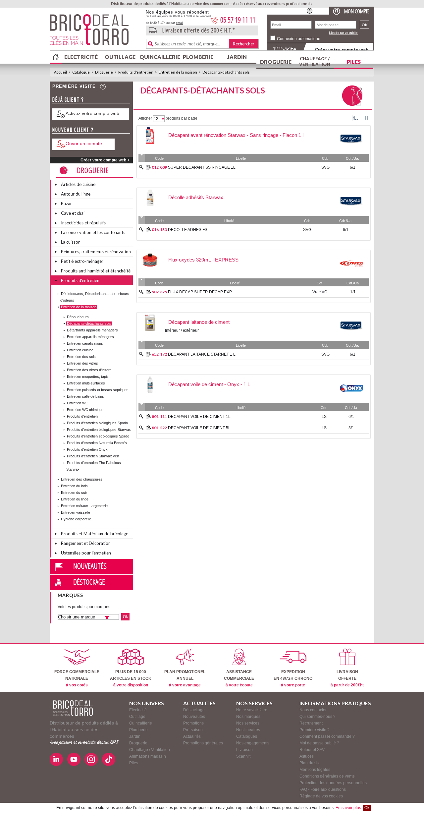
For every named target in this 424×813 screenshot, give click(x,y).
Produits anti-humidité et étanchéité (96, 270)
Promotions (193, 723)
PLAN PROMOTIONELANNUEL (184, 678)
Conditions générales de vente (327, 776)
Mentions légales (314, 769)
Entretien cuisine (80, 350)
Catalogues (246, 736)
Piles (354, 62)
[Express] (351, 274)
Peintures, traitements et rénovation (96, 251)
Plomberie (198, 57)
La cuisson (70, 242)
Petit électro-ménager (82, 261)
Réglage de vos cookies (321, 796)
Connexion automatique (298, 38)
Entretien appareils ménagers (90, 337)
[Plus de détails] (148, 167)
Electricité (81, 57)
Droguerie (276, 62)
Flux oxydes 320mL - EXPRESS (203, 259)
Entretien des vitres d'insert (89, 370)
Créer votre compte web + (105, 160)
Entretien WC (77, 403)
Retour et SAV (312, 749)
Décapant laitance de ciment (199, 322)
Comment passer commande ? (327, 736)
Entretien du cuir (74, 492)
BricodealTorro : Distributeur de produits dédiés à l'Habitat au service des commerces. (95, 31)
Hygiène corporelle (76, 519)
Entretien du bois (74, 486)
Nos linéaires (248, 729)
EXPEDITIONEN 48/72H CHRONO (293, 678)
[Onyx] (351, 398)
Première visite (74, 86)
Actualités (192, 736)
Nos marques (248, 716)
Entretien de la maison (178, 72)
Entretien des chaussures (81, 479)
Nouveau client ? (73, 130)
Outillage (120, 57)
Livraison (244, 749)
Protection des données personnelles (333, 783)
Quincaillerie (159, 57)
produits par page (181, 118)
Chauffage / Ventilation (314, 61)
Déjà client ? (68, 99)
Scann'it (243, 756)
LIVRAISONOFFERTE (347, 678)
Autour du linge (75, 194)
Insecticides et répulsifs (83, 222)
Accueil (60, 72)
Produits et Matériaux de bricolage (94, 533)
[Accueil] (73, 708)
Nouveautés (90, 566)
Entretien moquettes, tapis (88, 376)
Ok (366, 807)
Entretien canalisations (85, 343)
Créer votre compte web (341, 49)
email (179, 23)
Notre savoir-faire (251, 710)
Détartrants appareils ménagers (92, 330)
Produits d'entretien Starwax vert (93, 456)
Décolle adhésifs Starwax (195, 197)
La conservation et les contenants (93, 232)
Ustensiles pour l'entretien (86, 552)
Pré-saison (193, 729)
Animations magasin (147, 756)
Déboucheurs (78, 317)
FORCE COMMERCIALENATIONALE (76, 678)
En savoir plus (348, 807)
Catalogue (81, 72)
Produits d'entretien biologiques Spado (97, 423)
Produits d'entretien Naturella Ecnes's (97, 443)
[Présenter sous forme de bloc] (365, 118)
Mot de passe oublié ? (319, 743)
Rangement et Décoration (86, 543)
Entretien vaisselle (75, 512)
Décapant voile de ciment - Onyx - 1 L (209, 384)
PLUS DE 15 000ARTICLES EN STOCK (130, 678)
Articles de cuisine (78, 184)
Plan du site (310, 763)
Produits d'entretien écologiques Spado (98, 436)
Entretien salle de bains (85, 396)
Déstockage (89, 582)
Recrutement (311, 723)
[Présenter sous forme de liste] (355, 118)
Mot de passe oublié (343, 32)
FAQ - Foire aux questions (322, 789)
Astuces (306, 756)
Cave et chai (72, 213)
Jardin (237, 57)
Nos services (247, 723)
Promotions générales (203, 743)
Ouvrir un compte (84, 143)
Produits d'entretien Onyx (87, 449)
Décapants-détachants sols (226, 72)
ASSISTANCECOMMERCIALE (239, 678)
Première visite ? (314, 729)
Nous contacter (313, 710)
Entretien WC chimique (85, 410)
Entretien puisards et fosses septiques (98, 390)
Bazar (66, 203)
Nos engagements (252, 743)
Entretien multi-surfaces (86, 383)
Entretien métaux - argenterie (84, 506)
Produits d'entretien (135, 72)
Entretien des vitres (82, 363)
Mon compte (356, 11)
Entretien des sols (81, 357)
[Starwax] (351, 149)
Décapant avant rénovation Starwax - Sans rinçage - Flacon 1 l (235, 135)
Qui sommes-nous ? (317, 716)
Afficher (145, 118)
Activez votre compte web (92, 113)
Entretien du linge (74, 499)
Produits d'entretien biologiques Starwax (99, 430)
